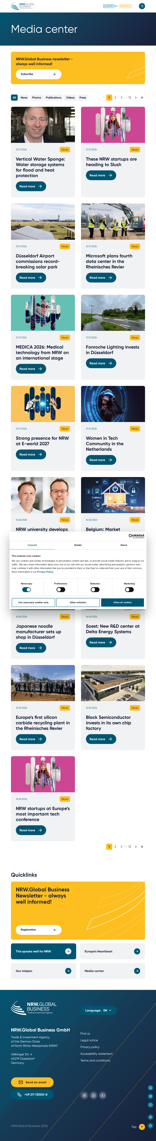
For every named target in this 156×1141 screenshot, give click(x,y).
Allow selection (78, 602)
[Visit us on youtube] (150, 1105)
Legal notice (89, 1040)
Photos (36, 97)
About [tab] (123, 545)
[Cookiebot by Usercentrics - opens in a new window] (131, 536)
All (14, 97)
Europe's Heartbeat (98, 951)
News (24, 97)
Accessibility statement (96, 1054)
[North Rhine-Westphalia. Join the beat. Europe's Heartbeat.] (117, 6)
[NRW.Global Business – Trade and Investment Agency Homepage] (23, 6)
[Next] (136, 98)
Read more (27, 186)
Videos (70, 97)
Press (83, 97)
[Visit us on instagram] (150, 1096)
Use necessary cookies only (33, 602)
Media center (94, 971)
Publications (53, 97)
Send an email (36, 1082)
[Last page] (142, 98)
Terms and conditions (95, 1060)
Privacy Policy (45, 571)
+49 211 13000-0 (36, 1094)
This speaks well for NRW (33, 951)
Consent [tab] (32, 545)
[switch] (61, 589)
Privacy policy (89, 1047)
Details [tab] (78, 545)
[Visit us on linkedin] (150, 1088)
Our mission (24, 971)
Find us (85, 1033)
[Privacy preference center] (150, 1126)
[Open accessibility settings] (150, 1117)
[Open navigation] (142, 6)
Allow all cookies (122, 602)
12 (129, 97)
